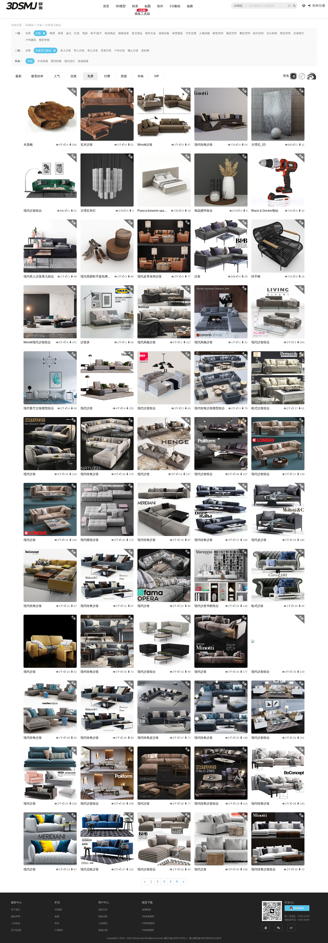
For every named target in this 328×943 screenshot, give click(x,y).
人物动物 (204, 33)
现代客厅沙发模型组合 (39, 408)
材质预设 (177, 33)
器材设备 (164, 33)
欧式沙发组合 (260, 408)
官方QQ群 (16, 930)
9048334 (298, 908)
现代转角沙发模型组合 (209, 408)
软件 (160, 6)
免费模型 (146, 909)
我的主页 (102, 909)
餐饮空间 (245, 33)
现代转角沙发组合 (206, 803)
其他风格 (83, 61)
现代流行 (69, 61)
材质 (135, 6)
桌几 (68, 33)
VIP (156, 76)
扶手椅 (255, 276)
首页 (106, 6)
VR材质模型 (148, 916)
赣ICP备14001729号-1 (175, 938)
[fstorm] (311, 75)
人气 (57, 76)
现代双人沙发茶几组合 (39, 276)
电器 (85, 33)
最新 (18, 76)
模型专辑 (44, 39)
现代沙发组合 (33, 210)
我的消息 (102, 916)
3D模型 (121, 6)
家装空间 (218, 33)
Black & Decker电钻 (264, 210)
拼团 (124, 76)
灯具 (77, 33)
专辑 (140, 76)
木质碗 (28, 144)
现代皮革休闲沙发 (149, 276)
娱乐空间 (258, 33)
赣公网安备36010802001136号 (205, 938)
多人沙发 (65, 50)
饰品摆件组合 (203, 210)
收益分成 (102, 930)
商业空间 (285, 33)
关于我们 (15, 909)
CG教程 (175, 6)
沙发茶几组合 (43, 50)
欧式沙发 (257, 605)
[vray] (302, 75)
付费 (107, 76)
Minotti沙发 (144, 144)
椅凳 (52, 33)
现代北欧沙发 (89, 869)
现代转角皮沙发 (148, 737)
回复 (74, 76)
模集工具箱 (142, 13)
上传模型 (102, 923)
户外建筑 (30, 39)
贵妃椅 (145, 50)
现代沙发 (86, 408)
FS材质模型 (148, 930)
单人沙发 (92, 50)
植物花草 (123, 33)
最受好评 (37, 76)
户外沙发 (119, 50)
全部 (28, 33)
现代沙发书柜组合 (206, 605)
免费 (90, 76)
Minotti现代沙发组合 (37, 342)
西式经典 (56, 61)
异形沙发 (106, 50)
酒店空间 (231, 33)
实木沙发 (86, 144)
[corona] (293, 75)
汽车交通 (191, 33)
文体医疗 (298, 33)
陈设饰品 (110, 33)
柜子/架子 (96, 33)
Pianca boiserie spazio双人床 (152, 210)
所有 (286, 75)
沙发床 (85, 342)
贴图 (148, 6)
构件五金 (150, 33)
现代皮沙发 (258, 539)
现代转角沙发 (203, 144)
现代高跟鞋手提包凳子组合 (95, 276)
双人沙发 (79, 50)
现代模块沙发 (89, 539)
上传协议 (15, 923)
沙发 (38, 33)
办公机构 (271, 33)
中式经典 (42, 61)
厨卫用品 (137, 33)
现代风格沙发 (146, 342)
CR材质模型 (148, 923)
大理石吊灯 (88, 210)
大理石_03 (258, 144)
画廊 (190, 6)
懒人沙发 (133, 50)
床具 (60, 33)
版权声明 (15, 916)
